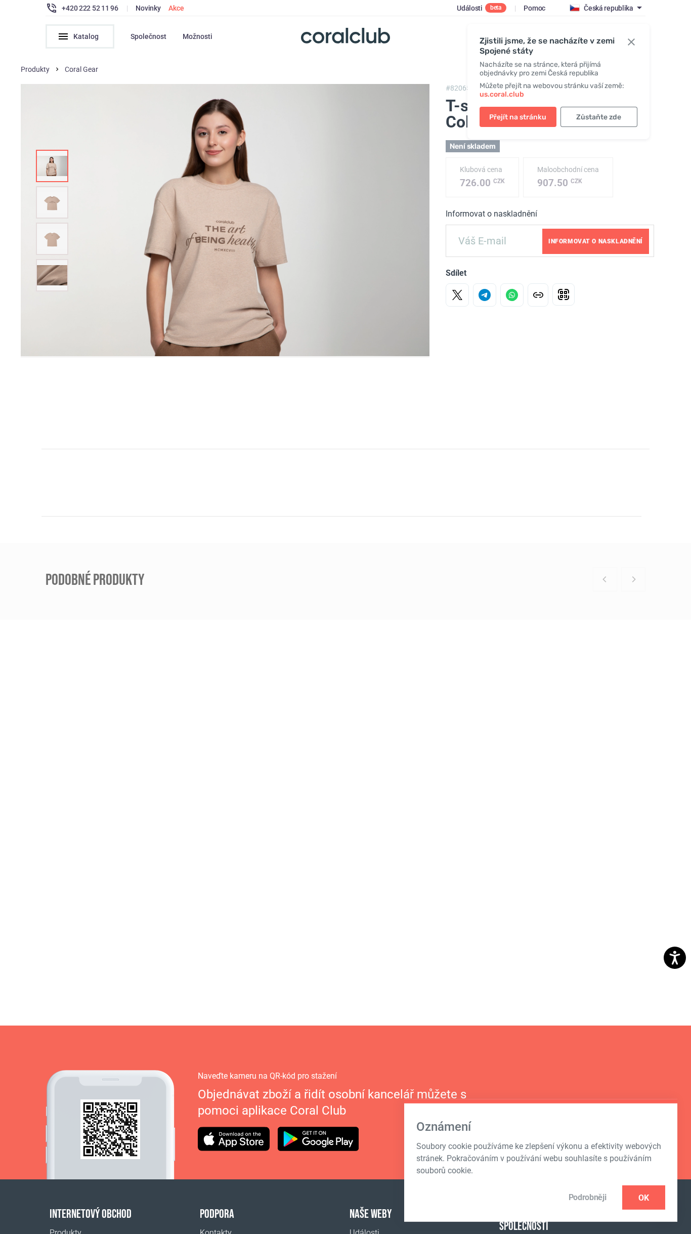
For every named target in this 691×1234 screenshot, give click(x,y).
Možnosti (197, 36)
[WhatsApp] (512, 295)
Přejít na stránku (517, 117)
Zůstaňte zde (598, 117)
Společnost (148, 36)
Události (470, 8)
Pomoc (534, 8)
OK (643, 1197)
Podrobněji (588, 1197)
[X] (457, 295)
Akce (176, 8)
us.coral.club (502, 94)
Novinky (148, 8)
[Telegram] (485, 295)
